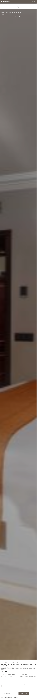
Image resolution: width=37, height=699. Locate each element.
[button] (23, 693)
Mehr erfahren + (2, 669)
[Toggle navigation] (36, 1)
